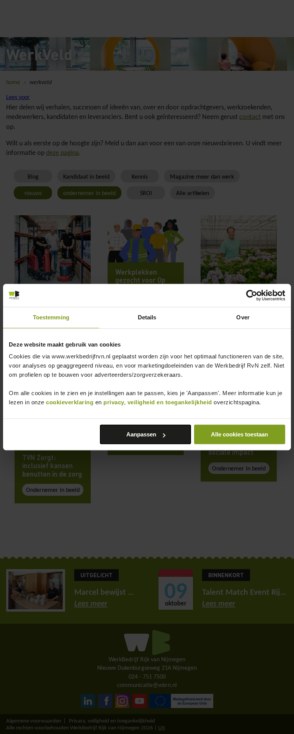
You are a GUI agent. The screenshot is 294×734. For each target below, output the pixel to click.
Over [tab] (242, 317)
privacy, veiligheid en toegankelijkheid (157, 402)
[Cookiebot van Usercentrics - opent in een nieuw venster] (251, 295)
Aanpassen (141, 434)
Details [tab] (147, 317)
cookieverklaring (69, 402)
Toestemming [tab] (51, 317)
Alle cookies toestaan (239, 434)
